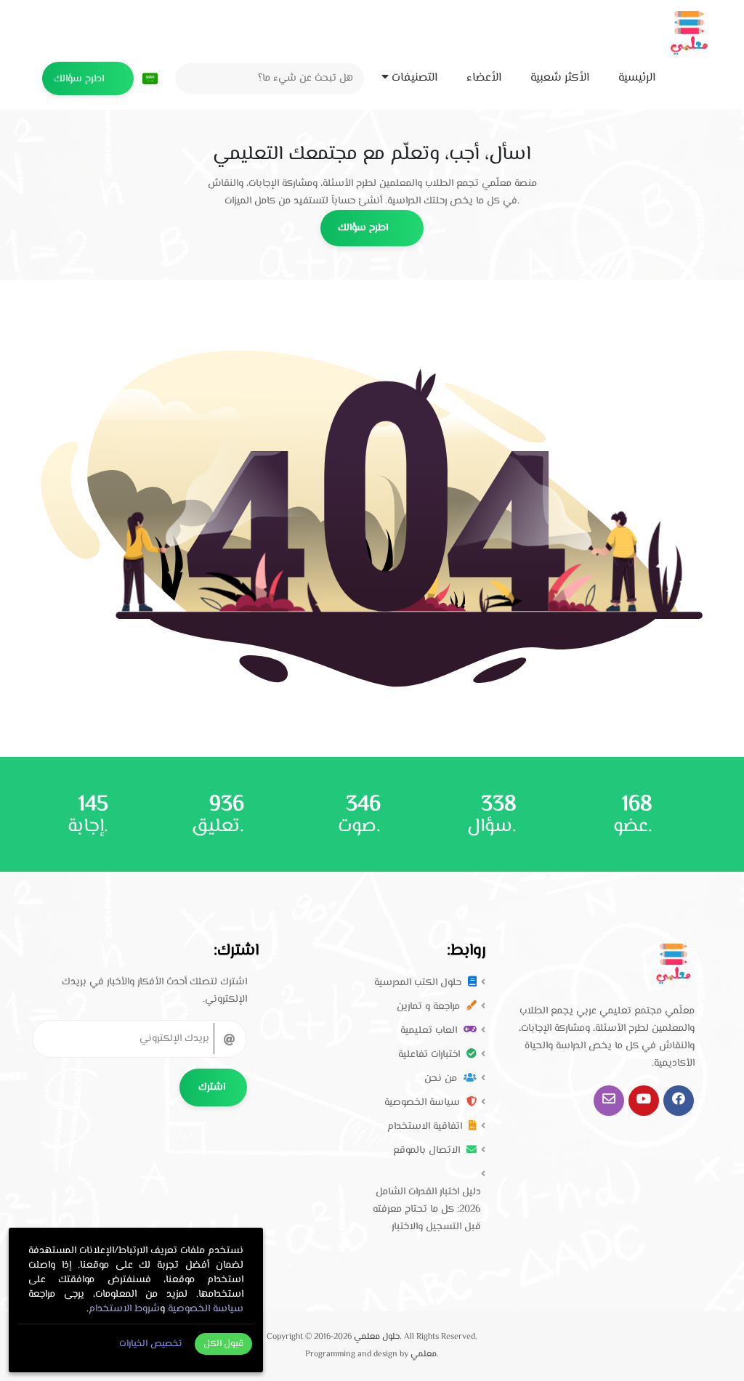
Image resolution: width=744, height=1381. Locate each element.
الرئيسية (638, 78)
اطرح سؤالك (80, 79)
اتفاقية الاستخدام (426, 1127)
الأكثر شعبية (561, 78)
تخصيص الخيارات (150, 1344)
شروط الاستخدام (124, 1309)
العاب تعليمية (430, 1031)
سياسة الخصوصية (423, 1103)
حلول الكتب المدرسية (419, 983)
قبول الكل (223, 1344)
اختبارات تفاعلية (430, 1055)
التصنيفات (414, 78)
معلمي (424, 1354)
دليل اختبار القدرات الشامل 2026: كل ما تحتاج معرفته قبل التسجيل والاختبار (427, 1209)
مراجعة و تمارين (430, 1007)
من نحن (442, 1079)
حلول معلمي (377, 1337)
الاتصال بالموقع (428, 1151)
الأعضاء (485, 78)
